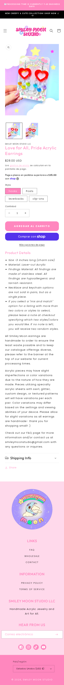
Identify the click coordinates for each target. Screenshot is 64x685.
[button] (5, 30)
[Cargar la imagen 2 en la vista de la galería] (32, 131)
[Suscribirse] (57, 634)
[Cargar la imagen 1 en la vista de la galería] (14, 131)
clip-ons (38, 198)
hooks (13, 191)
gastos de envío (19, 165)
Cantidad (10, 206)
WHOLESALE (32, 556)
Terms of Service (32, 589)
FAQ (32, 549)
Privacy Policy (32, 583)
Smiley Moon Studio (38, 679)
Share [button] (13, 467)
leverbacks (16, 198)
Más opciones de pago (32, 244)
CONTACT (32, 562)
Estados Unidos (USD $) (30, 668)
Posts (29, 191)
